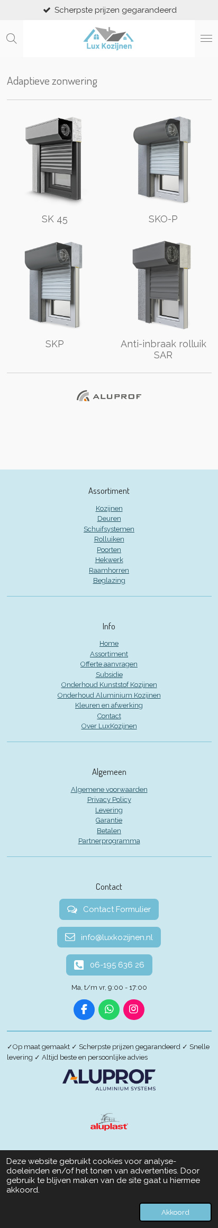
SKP (55, 343)
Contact (109, 716)
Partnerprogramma (109, 841)
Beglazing (109, 580)
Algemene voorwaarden (109, 789)
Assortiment (109, 654)
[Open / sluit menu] (206, 38)
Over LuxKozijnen (109, 726)
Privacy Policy (109, 799)
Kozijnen (109, 508)
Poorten (109, 550)
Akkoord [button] (175, 1212)
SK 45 (55, 218)
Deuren (109, 518)
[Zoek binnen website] (11, 38)
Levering (109, 810)
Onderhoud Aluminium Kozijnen (109, 695)
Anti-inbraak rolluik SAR (163, 349)
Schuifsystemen (109, 529)
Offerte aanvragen (109, 664)
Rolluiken (109, 539)
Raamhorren (109, 570)
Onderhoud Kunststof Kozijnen (109, 685)
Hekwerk (109, 560)
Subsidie (109, 675)
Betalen (109, 831)
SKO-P (163, 218)
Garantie (109, 820)
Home (109, 643)
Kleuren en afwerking (109, 705)
